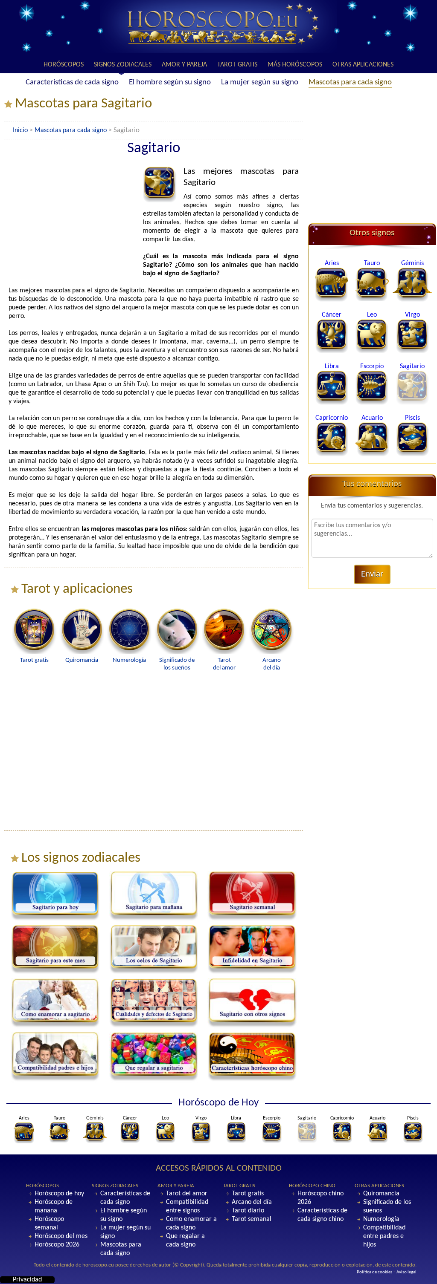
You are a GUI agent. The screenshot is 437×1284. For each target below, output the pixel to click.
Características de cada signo (72, 82)
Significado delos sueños (177, 664)
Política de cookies (374, 1272)
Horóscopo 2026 (57, 1244)
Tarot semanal (251, 1219)
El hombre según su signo (170, 82)
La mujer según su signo (259, 82)
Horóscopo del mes (61, 1236)
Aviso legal (406, 1272)
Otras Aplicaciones (362, 64)
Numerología (381, 1219)
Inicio (20, 130)
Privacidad (27, 1279)
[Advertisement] (75, 219)
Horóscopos (64, 64)
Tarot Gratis (237, 64)
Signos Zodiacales (122, 64)
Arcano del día (252, 1202)
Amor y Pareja (184, 64)
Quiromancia (381, 1193)
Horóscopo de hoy (59, 1193)
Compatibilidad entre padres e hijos (384, 1236)
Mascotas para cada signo (350, 82)
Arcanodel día (271, 664)
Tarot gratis (248, 1193)
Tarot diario (248, 1210)
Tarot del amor (186, 1193)
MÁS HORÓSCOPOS (295, 64)
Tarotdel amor (224, 664)
